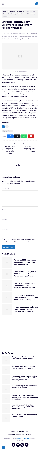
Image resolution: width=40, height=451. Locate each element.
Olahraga (18, 39)
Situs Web (5, 229)
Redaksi (29, 435)
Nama (4, 210)
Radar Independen (23, 438)
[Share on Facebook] (10, 136)
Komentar (6, 188)
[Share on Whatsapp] (24, 136)
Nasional (11, 39)
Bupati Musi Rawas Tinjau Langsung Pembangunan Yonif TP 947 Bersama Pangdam (26, 297)
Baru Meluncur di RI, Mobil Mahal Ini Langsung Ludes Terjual (29, 147)
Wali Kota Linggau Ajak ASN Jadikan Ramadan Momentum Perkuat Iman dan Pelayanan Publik (25, 378)
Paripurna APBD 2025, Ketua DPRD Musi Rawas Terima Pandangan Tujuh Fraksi (25, 274)
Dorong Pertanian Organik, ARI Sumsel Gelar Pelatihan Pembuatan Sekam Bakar (25, 397)
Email (4, 220)
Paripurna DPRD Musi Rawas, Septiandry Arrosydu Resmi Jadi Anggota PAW (25, 262)
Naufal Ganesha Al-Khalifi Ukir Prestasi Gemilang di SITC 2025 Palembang (23, 407)
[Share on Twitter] (17, 136)
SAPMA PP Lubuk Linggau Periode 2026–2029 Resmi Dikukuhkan (23, 367)
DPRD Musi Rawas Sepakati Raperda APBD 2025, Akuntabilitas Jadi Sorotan (24, 285)
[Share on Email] (31, 136)
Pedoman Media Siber (20, 431)
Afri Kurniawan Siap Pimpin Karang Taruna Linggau (24, 415)
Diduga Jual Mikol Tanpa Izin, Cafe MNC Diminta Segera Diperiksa (24, 358)
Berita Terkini (12, 36)
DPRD (29, 36)
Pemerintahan (27, 39)
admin (6, 33)
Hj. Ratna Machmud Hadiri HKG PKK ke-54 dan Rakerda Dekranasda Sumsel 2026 (26, 309)
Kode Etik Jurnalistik (16, 435)
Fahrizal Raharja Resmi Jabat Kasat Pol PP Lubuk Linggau (24, 386)
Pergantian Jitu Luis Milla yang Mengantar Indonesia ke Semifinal (10, 149)
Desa (25, 36)
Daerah (20, 36)
